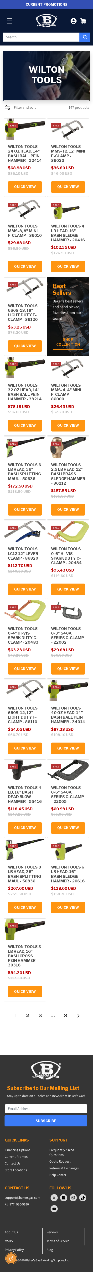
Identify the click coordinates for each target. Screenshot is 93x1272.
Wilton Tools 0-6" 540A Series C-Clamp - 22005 (67, 794)
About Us (11, 1232)
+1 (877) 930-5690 (17, 1204)
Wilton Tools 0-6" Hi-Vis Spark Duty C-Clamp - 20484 (66, 556)
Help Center (57, 1175)
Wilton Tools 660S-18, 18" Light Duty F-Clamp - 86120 (23, 313)
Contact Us (12, 1163)
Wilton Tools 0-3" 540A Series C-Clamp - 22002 (67, 635)
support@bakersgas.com (22, 1197)
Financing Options (17, 1150)
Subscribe (46, 1121)
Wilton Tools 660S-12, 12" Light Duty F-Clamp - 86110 (23, 715)
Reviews (52, 1232)
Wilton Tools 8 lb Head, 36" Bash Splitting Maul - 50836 (24, 874)
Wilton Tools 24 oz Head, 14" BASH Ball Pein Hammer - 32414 (25, 153)
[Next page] (78, 1015)
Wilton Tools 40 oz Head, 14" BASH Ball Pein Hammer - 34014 (68, 715)
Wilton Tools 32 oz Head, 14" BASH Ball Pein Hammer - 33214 (25, 392)
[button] (83, 21)
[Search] (84, 37)
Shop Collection (68, 341)
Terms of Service (57, 1241)
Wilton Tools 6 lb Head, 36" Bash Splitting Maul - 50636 (24, 472)
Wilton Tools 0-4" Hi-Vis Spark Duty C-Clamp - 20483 (23, 635)
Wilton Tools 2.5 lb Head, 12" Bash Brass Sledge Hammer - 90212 (68, 474)
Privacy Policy (14, 1250)
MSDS (9, 1241)
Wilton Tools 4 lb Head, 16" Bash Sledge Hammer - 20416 (68, 233)
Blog (49, 1250)
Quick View (25, 187)
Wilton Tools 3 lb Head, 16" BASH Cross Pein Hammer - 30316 (24, 955)
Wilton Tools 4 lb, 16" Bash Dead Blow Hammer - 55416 (25, 794)
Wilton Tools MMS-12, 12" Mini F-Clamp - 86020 (68, 153)
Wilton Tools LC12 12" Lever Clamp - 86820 (23, 553)
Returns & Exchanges (64, 1168)
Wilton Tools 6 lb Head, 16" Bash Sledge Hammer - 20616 (68, 874)
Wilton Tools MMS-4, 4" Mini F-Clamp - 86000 (66, 392)
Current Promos (16, 1156)
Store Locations (16, 1170)
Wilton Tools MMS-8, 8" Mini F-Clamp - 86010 (25, 231)
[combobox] (41, 37)
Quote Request (60, 1161)
